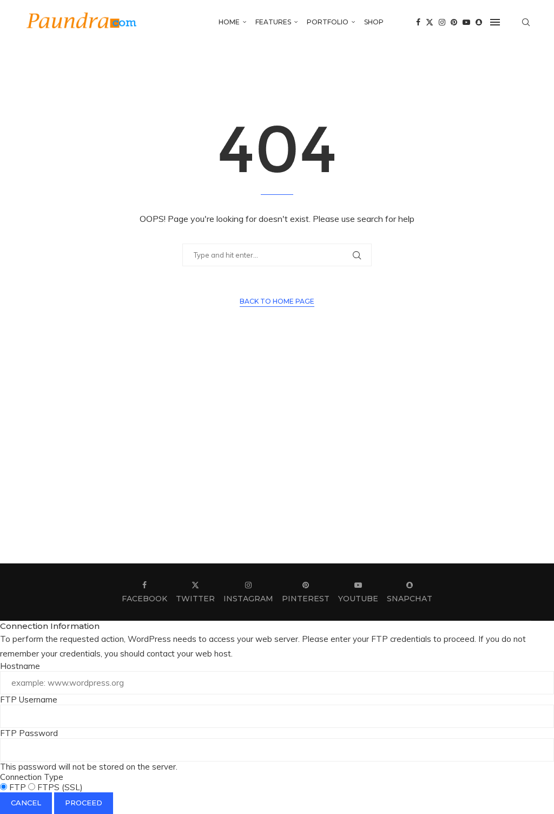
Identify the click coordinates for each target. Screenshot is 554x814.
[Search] (525, 22)
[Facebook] (418, 22)
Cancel (26, 802)
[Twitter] (429, 22)
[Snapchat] (479, 22)
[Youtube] (466, 22)
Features (273, 22)
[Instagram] (442, 22)
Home (229, 22)
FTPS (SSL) (59, 787)
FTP (17, 787)
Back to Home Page (277, 301)
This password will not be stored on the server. (88, 750)
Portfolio (327, 22)
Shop (374, 22)
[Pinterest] (454, 22)
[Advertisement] (277, 460)
